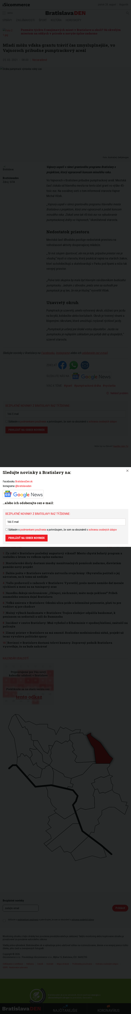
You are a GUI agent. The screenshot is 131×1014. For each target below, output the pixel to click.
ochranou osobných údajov (103, 529)
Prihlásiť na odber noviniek (26, 538)
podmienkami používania (33, 529)
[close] (127, 470)
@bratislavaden (23, 486)
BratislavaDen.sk (24, 481)
